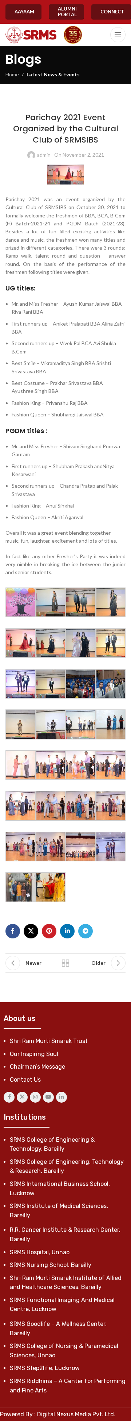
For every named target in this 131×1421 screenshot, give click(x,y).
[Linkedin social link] (67, 931)
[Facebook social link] (12, 931)
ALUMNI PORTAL (67, 11)
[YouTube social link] (48, 1097)
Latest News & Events (53, 74)
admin (44, 155)
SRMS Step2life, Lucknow (45, 1368)
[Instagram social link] (35, 1097)
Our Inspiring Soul (34, 1054)
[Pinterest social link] (49, 931)
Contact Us (25, 1079)
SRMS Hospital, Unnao (40, 1252)
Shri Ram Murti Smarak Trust (49, 1041)
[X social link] (31, 931)
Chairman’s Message (37, 1066)
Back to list (65, 963)
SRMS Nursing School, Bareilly (50, 1264)
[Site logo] (30, 35)
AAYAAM (24, 11)
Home (12, 74)
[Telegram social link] (85, 931)
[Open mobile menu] (118, 34)
